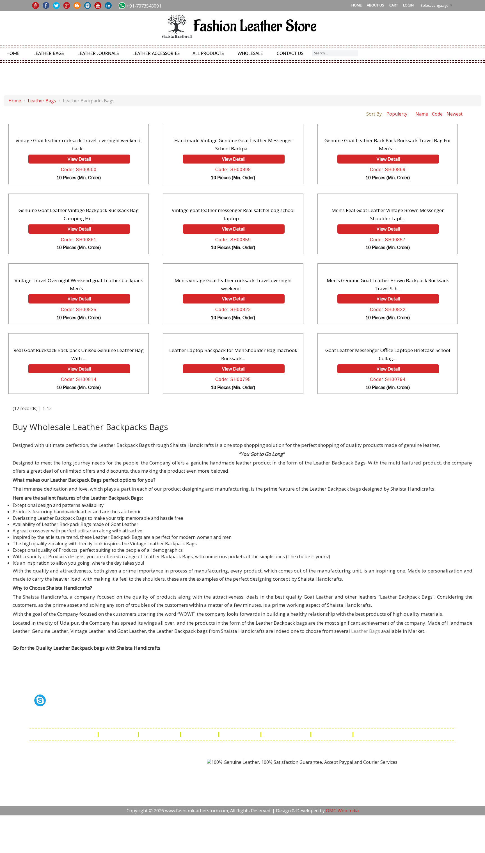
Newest (455, 114)
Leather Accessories (156, 53)
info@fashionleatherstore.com (330, 718)
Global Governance (379, 734)
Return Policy (200, 734)
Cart (393, 5)
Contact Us (290, 53)
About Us (375, 5)
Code (437, 114)
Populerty (396, 114)
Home (356, 5)
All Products (208, 53)
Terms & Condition (286, 734)
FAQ (89, 734)
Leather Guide (119, 734)
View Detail (79, 159)
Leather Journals (98, 53)
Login (408, 5)
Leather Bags (48, 53)
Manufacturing (332, 734)
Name (421, 114)
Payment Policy (240, 734)
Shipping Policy (160, 734)
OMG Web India (342, 811)
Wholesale (250, 53)
